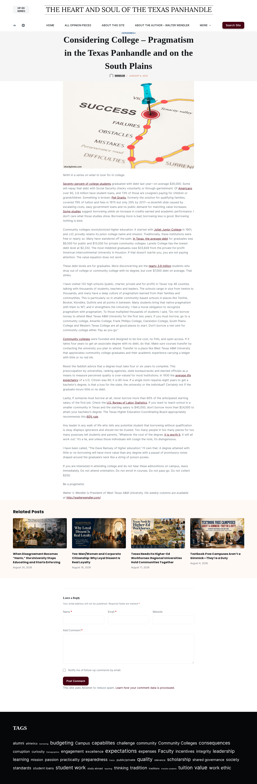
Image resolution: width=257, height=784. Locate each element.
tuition (185, 768)
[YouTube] (23, 25)
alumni (18, 743)
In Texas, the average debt (150, 238)
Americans (185, 188)
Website (158, 611)
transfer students (169, 769)
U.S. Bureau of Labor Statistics (127, 402)
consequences (214, 743)
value (200, 767)
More (204, 25)
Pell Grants (119, 197)
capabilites (103, 743)
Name (67, 611)
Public (112, 760)
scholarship (179, 759)
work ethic (220, 767)
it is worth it (172, 434)
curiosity (38, 751)
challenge (126, 743)
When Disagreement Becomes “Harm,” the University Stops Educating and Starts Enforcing (36, 558)
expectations (121, 751)
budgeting (61, 743)
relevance (159, 759)
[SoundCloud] (14, 25)
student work (71, 768)
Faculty (166, 751)
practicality (70, 759)
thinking (121, 768)
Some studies (72, 211)
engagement (72, 751)
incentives (185, 751)
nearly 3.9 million (160, 266)
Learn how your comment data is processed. (145, 687)
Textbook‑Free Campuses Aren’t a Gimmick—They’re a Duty (215, 556)
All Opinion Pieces (78, 25)
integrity (203, 751)
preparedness (94, 759)
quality (144, 759)
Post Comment (75, 681)
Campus (82, 743)
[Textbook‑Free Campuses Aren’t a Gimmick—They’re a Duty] (217, 533)
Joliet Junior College (167, 229)
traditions (154, 768)
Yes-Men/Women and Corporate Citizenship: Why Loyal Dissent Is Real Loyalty (96, 558)
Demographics (52, 752)
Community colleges (76, 339)
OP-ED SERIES (21, 9)
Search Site (233, 25)
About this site (113, 25)
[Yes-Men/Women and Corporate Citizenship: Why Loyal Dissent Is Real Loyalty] (99, 533)
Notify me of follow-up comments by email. (94, 670)
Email (112, 611)
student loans (43, 768)
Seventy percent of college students (87, 183)
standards (22, 768)
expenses (147, 751)
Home (50, 25)
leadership (224, 751)
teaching (108, 769)
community (146, 743)
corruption (21, 751)
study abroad (95, 768)
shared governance (208, 760)
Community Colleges (177, 743)
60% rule (92, 416)
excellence (94, 751)
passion (51, 759)
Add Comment (73, 630)
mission (37, 760)
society (232, 759)
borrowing (43, 744)
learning (21, 759)
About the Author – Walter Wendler (162, 25)
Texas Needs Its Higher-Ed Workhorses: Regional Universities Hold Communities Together (156, 558)
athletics (32, 743)
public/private (126, 760)
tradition (138, 767)
